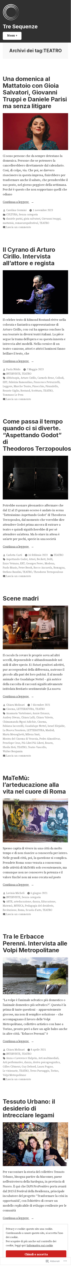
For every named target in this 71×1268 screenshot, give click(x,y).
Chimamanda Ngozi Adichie (19, 722)
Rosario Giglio (11, 390)
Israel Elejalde (56, 726)
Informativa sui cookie (40, 1245)
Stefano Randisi (12, 572)
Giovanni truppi (51, 218)
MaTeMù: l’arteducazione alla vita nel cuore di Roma (34, 784)
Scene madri (21, 598)
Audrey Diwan (11, 717)
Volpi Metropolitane (14, 1075)
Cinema (10, 709)
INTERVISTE (13, 373)
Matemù (8, 905)
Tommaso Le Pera (13, 395)
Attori (32, 559)
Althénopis (12, 378)
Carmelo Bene (45, 378)
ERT (5, 382)
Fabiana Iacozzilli (13, 726)
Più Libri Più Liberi (33, 743)
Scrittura (36, 390)
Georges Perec (34, 563)
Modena (49, 563)
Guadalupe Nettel (35, 726)
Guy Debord (29, 1066)
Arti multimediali (48, 1058)
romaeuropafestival (26, 223)
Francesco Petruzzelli (47, 382)
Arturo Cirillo (28, 378)
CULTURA (12, 214)
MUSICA (19, 905)
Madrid (50, 730)
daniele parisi (14, 218)
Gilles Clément (11, 1066)
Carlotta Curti (14, 555)
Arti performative (13, 1062)
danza (36, 901)
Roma (21, 910)
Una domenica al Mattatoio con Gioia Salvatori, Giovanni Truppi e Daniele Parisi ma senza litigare (35, 92)
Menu (14, 36)
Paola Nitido (13, 369)
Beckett (41, 559)
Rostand (25, 390)
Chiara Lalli (28, 717)
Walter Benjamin (13, 751)
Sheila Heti (9, 747)
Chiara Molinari (15, 705)
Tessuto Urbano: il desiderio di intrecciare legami (29, 1108)
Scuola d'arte (33, 910)
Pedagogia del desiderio (39, 905)
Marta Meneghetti (13, 734)
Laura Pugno (45, 1066)
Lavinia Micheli (15, 893)
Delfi (49, 559)
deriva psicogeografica (46, 1062)
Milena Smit (32, 734)
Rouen (49, 743)
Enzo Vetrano (11, 563)
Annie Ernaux (40, 713)
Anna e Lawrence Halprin (21, 1058)
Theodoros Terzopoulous (48, 572)
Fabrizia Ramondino (20, 382)
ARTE (9, 901)
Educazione (48, 901)
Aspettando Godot (17, 559)
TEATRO (44, 223)
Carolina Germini (16, 210)
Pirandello (52, 386)
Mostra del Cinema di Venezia (20, 738)
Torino (54, 1070)
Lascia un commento (18, 227)
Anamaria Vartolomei (18, 713)
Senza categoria (28, 214)
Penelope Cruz (11, 743)
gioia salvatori (32, 218)
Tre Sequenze (20, 26)
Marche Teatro (22, 386)
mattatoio (8, 223)
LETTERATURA (25, 709)
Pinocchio (38, 386)
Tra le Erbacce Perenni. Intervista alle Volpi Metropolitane (35, 943)
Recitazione (10, 910)
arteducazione (22, 901)
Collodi (59, 378)
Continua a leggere (16, 202)
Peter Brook (25, 567)
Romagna (59, 567)
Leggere (7, 386)
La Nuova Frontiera (14, 730)
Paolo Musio (10, 567)
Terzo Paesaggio (39, 1070)
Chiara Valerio (44, 717)
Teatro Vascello (37, 747)
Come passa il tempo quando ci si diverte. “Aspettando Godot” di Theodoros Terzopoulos (37, 435)
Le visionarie (10, 1070)
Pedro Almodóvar (49, 738)
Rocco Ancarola (43, 567)
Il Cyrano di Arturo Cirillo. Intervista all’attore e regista (29, 256)
